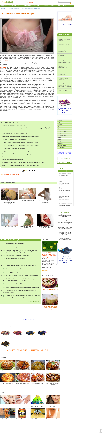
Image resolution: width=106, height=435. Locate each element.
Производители (27, 5)
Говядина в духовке (63, 131)
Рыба (59, 133)
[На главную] (7, 4)
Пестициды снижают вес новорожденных (14, 139)
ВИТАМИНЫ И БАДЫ (64, 162)
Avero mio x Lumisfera (10, 272)
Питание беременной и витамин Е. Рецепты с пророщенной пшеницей (64, 85)
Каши (59, 141)
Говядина (64, 170)
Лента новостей (15, 5)
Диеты (52, 5)
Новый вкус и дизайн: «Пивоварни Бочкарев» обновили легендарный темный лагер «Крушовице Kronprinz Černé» (20, 251)
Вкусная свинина (62, 129)
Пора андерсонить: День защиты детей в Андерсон (19, 265)
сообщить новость (28, 320)
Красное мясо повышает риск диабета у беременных (17, 131)
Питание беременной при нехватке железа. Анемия (64, 61)
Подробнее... (45, 270)
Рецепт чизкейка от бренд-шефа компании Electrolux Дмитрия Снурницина (50, 308)
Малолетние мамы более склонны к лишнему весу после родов (20, 154)
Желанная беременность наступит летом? (14, 125)
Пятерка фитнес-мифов (7, 418)
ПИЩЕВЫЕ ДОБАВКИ (64, 158)
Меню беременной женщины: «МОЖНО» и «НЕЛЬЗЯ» (64, 39)
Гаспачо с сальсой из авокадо (65, 173)
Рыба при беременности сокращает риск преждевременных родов (21, 165)
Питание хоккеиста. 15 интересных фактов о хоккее (37, 406)
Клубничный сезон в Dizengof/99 (14, 258)
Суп (59, 122)
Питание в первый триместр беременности (46, 201)
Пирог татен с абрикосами (22, 383)
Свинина (69, 170)
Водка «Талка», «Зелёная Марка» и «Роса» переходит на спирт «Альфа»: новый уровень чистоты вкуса (22, 296)
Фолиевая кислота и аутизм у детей (12, 159)
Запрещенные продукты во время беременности (16, 156)
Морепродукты (62, 135)
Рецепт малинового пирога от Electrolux (50, 290)
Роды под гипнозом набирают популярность (15, 133)
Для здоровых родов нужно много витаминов (46, 227)
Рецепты (65, 5)
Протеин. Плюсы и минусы (22, 418)
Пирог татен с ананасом (52, 370)
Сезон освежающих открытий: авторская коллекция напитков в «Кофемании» (19, 291)
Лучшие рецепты (62, 145)
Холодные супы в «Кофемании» (13, 243)
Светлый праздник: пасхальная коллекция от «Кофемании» (21, 287)
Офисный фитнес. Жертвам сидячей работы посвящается (37, 419)
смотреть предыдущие (33, 301)
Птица (59, 137)
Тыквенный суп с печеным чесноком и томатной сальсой (65, 206)
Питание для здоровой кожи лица (53, 419)
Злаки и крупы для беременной (63, 91)
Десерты (60, 143)
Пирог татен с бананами (7, 370)
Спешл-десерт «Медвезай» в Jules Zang (16, 255)
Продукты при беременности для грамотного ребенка (17, 151)
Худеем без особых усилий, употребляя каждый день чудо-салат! (64, 233)
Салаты (60, 120)
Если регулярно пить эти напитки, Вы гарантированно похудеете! (65, 215)
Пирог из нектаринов (8, 383)
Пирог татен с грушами (37, 383)
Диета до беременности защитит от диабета (27, 201)
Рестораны (37, 5)
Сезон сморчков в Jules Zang (13, 269)
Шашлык (60, 124)
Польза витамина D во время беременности (27, 227)
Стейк (59, 127)
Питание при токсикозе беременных (64, 73)
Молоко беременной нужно (9, 226)
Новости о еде (4, 8)
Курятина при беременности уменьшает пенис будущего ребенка (20, 145)
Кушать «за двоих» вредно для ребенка (13, 148)
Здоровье (45, 5)
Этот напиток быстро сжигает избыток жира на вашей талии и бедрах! (65, 223)
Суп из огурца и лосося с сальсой (66, 203)
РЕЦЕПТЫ (60, 168)
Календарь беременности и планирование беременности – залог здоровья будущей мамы (28, 128)
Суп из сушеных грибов (64, 177)
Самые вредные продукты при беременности (62, 50)
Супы (59, 170)
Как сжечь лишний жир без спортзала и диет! (64, 219)
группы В (6, 60)
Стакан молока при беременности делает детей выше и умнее (20, 142)
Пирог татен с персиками (23, 370)
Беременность (17, 8)
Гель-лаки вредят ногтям (22, 405)
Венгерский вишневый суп (64, 190)
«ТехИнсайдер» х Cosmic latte (13, 283)
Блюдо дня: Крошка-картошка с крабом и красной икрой (20, 275)
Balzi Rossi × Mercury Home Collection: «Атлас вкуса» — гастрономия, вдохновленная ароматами (20, 279)
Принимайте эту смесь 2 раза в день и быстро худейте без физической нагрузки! (65, 228)
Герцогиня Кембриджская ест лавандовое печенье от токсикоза (9, 202)
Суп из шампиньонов (63, 175)
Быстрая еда (61, 147)
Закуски (60, 139)
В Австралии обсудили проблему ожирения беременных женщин (20, 136)
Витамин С (3, 67)
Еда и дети (11, 8)
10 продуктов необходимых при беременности (62, 68)
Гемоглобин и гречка (63, 44)
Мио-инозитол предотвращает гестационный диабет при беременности (23, 162)
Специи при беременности (62, 56)
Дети (59, 5)
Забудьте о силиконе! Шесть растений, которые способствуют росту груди (64, 238)
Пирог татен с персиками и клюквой (53, 384)
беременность (8, 174)
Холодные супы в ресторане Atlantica (15, 247)
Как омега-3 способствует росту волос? (53, 406)
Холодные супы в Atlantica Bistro (14, 262)
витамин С (16, 174)
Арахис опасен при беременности (63, 79)
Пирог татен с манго (38, 370)
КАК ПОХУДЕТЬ (65, 212)
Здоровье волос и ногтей (7, 405)
